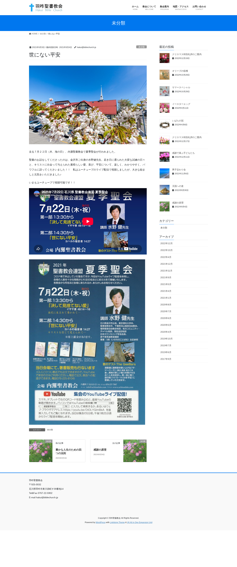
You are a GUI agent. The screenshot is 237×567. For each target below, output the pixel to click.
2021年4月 (165, 291)
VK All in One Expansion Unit (139, 522)
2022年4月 (165, 257)
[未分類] (40, 448)
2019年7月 (165, 345)
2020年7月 (165, 311)
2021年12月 (166, 264)
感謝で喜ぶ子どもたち (183, 153)
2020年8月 (165, 304)
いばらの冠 (177, 120)
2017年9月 (165, 359)
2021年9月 (165, 277)
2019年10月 (166, 338)
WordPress (100, 522)
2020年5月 (165, 325)
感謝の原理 (100, 449)
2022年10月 (166, 250)
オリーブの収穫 (180, 71)
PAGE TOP (228, 547)
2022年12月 (166, 243)
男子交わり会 (179, 169)
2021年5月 (165, 284)
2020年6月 (165, 318)
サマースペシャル (181, 87)
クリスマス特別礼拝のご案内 (187, 54)
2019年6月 (165, 352)
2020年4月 (165, 332)
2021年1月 (165, 298)
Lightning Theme (117, 522)
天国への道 (177, 186)
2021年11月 (166, 270)
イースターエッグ (181, 104)
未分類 (141, 47)
